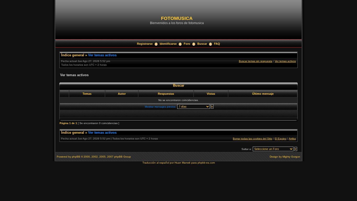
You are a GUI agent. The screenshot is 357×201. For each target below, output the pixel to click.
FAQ (217, 43)
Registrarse (145, 43)
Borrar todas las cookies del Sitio (252, 138)
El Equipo (280, 138)
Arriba (292, 138)
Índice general (72, 55)
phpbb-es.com (206, 162)
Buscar (202, 43)
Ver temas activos (102, 55)
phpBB (76, 156)
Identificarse (168, 43)
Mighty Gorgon (291, 156)
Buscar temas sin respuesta (255, 61)
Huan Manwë (183, 162)
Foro (187, 43)
